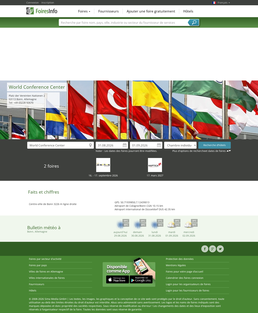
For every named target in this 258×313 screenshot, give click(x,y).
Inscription (47, 2)
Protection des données (180, 259)
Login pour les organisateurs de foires (188, 284)
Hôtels (188, 11)
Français (223, 2)
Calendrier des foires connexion (184, 278)
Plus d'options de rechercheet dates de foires (199, 151)
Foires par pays (38, 265)
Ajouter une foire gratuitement (151, 11)
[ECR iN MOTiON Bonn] (103, 164)
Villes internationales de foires (47, 278)
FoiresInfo (43, 10)
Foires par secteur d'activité (45, 259)
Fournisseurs (108, 11)
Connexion (32, 2)
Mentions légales (176, 265)
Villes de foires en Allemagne (46, 271)
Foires (83, 11)
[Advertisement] (129, 54)
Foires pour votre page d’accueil (184, 271)
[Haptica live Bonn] (155, 164)
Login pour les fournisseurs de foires (187, 290)
